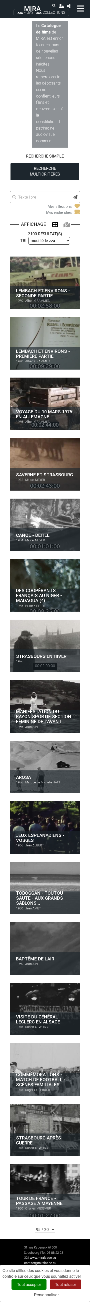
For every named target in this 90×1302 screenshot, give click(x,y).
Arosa (23, 777)
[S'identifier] (61, 6)
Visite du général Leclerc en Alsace (38, 1019)
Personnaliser (46, 1294)
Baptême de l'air (35, 958)
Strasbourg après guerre (38, 1140)
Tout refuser (65, 1284)
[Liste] (55, 224)
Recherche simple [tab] (45, 156)
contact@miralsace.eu (40, 1263)
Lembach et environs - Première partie (43, 353)
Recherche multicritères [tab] (45, 171)
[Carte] (66, 224)
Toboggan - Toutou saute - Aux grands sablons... (39, 898)
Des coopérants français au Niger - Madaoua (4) (39, 595)
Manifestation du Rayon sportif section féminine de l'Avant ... (43, 716)
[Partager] (68, 6)
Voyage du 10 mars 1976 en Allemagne (44, 414)
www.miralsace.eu (43, 1257)
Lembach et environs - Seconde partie (43, 293)
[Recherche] (54, 6)
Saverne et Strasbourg (44, 474)
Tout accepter (29, 1284)
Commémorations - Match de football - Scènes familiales (41, 1079)
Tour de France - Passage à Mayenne (39, 1200)
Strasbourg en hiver (41, 656)
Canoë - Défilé (33, 535)
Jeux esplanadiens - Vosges (40, 837)
